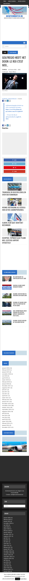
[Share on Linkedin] (8, 101)
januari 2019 (5, 372)
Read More (23, 579)
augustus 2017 (6, 388)
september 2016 (6, 409)
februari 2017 (6, 399)
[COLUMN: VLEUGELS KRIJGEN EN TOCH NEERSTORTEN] (6, 324)
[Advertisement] (14, 30)
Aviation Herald (6, 3)
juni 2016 (4, 415)
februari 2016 (6, 423)
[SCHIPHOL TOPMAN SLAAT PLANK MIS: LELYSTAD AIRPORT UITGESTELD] (14, 235)
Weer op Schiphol (12, 1)
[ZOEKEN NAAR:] (14, 46)
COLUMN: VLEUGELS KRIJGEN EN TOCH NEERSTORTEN (19, 321)
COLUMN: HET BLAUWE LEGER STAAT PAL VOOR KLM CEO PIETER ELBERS (20, 304)
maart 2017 (5, 397)
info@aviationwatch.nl (17, 494)
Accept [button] (17, 579)
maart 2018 (5, 380)
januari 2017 (5, 401)
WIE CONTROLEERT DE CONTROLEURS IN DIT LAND (19, 277)
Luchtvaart (5, 72)
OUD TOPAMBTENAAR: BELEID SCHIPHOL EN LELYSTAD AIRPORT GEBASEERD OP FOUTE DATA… (20, 313)
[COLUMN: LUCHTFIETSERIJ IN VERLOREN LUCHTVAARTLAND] (6, 297)
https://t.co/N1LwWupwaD (13, 109)
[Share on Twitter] (5, 101)
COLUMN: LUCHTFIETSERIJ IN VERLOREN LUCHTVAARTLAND (20, 294)
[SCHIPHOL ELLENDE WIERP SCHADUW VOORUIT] (6, 289)
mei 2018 (4, 376)
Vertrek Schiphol (22, 1)
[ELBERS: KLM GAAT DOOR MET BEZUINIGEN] (14, 220)
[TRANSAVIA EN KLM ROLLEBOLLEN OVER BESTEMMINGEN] (14, 189)
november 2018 (6, 374)
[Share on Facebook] (3, 101)
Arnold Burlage (12, 98)
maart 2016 (5, 421)
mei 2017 (4, 394)
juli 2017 (4, 390)
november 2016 (6, 405)
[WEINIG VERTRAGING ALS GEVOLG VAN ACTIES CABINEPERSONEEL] (14, 205)
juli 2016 (4, 413)
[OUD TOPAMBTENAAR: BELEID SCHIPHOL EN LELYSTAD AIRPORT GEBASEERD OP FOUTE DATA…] (6, 314)
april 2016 (5, 419)
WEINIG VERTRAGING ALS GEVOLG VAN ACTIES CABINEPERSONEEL (13, 208)
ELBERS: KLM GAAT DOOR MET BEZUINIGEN (12, 223)
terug (4, 1)
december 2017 (6, 386)
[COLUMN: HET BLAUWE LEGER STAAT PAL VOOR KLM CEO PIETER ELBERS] (6, 306)
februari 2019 (6, 370)
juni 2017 (4, 392)
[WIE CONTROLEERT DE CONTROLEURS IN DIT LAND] (6, 280)
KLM (19, 69)
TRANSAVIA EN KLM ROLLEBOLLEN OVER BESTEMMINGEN (14, 193)
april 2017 (5, 395)
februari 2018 (6, 382)
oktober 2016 (6, 407)
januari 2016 (5, 425)
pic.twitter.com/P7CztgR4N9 (14, 111)
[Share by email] (10, 101)
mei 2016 (4, 417)
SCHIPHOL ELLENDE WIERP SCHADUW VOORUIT (19, 286)
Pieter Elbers (12, 72)
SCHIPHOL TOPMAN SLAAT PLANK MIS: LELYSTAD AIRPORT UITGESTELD (14, 240)
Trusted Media (14, 492)
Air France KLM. (12, 69)
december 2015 (6, 427)
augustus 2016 (6, 411)
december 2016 (6, 403)
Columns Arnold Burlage (9, 272)
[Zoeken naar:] (14, 506)
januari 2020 (5, 368)
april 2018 (5, 378)
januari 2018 (5, 384)
